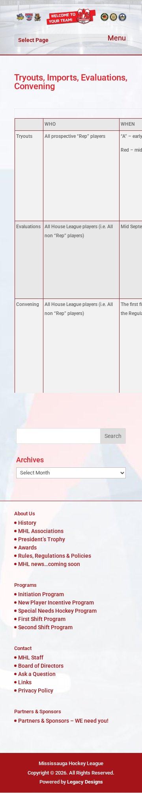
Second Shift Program (45, 627)
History (27, 523)
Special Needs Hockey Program (57, 611)
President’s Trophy (41, 539)
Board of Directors (41, 666)
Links (25, 682)
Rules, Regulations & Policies (54, 556)
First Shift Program (41, 619)
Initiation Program (41, 594)
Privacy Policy (35, 690)
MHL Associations (41, 531)
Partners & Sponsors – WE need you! (63, 721)
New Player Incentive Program (56, 602)
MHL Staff (30, 657)
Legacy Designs (85, 782)
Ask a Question (37, 674)
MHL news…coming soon (49, 564)
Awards (27, 547)
